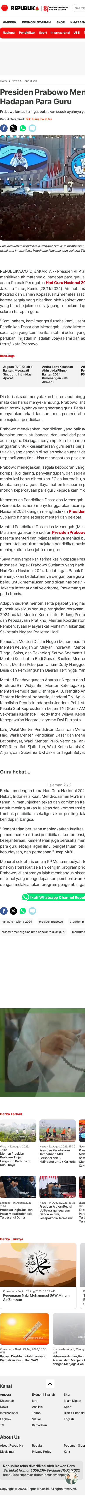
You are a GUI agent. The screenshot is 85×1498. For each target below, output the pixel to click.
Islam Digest (72, 1400)
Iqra (34, 1400)
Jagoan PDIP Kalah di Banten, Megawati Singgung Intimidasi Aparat (18, 372)
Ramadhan (39, 1425)
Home (4, 81)
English (69, 1419)
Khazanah (7, 1400)
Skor (67, 1394)
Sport (43, 32)
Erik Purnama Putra (39, 119)
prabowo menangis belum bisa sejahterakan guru (33, 932)
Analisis (37, 1407)
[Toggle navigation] (4, 7)
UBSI (76, 32)
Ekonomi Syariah (36, 22)
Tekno (36, 1413)
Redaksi (37, 1445)
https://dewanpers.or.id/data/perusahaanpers (35, 1475)
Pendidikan (27, 32)
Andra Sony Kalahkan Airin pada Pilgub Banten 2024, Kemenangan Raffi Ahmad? (57, 374)
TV (2, 1425)
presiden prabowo (51, 921)
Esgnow (5, 1419)
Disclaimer (7, 1451)
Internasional (60, 32)
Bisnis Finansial (74, 1413)
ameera (9, 22)
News (15, 81)
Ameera (5, 1394)
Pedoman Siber (74, 1445)
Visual (36, 1419)
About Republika (11, 1445)
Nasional (9, 32)
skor (60, 22)
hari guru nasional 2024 (17, 921)
